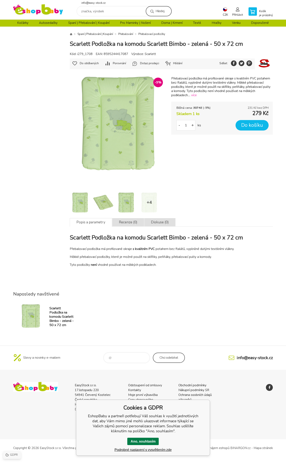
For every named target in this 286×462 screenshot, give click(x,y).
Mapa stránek (263, 448)
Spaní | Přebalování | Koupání (89, 23)
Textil (197, 23)
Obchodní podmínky (192, 385)
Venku (236, 23)
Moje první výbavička (143, 395)
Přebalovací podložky (151, 34)
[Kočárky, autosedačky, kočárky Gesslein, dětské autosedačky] (71, 34)
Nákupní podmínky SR (193, 390)
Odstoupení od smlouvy (145, 385)
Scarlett (150, 54)
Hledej (160, 11)
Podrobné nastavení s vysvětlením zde (143, 450)
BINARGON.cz (240, 448)
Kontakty (134, 390)
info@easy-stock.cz (93, 3)
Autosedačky (48, 23)
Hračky (217, 23)
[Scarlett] (264, 64)
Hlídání (177, 63)
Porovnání (119, 63)
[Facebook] (269, 387)
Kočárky (22, 23)
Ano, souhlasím (143, 441)
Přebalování (125, 34)
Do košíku (252, 125)
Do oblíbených (89, 63)
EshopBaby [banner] (38, 9)
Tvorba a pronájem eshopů (210, 448)
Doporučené (260, 23)
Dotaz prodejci (149, 63)
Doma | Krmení (172, 23)
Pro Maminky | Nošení (135, 23)
